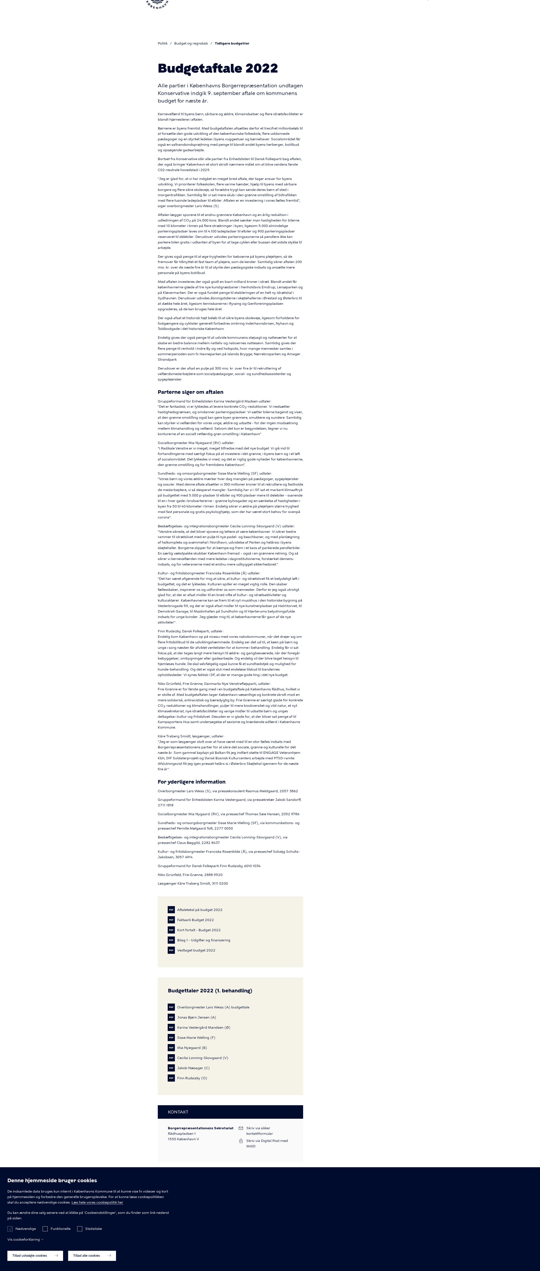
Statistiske (93, 1229)
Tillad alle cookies (87, 1256)
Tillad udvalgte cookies (30, 1256)
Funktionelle (60, 1229)
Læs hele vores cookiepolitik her (97, 1202)
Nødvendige (25, 1229)
